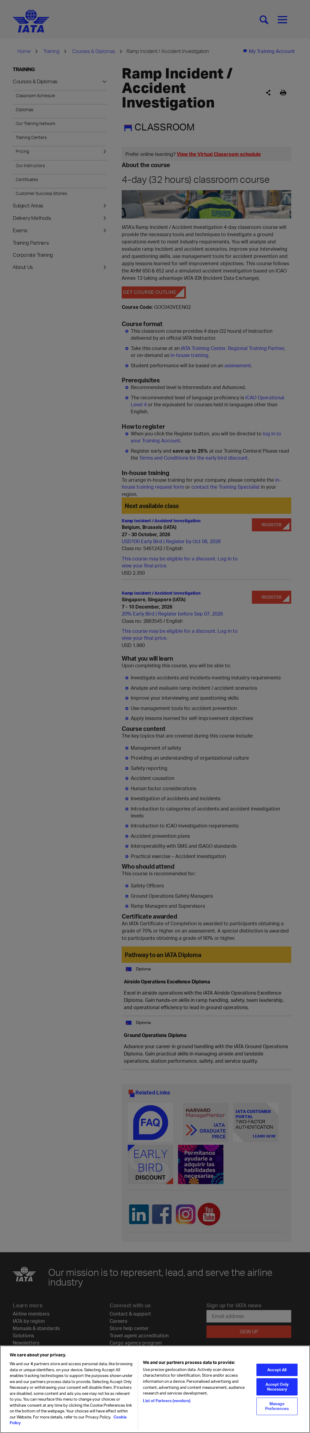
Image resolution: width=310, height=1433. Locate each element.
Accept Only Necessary (277, 1387)
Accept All (276, 1369)
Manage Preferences (277, 1406)
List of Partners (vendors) (166, 1400)
